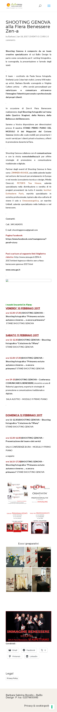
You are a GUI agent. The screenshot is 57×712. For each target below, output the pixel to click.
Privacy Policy (12, 678)
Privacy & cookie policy (37, 705)
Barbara (11, 36)
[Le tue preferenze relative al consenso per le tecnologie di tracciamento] (52, 707)
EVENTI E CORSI (38, 36)
